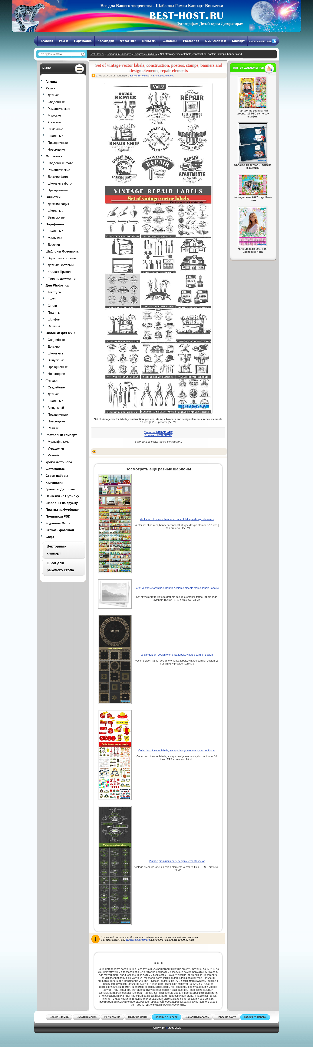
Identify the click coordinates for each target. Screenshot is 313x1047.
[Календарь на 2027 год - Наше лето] (253, 193)
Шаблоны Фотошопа (62, 251)
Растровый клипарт (61, 435)
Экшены (54, 326)
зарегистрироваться (138, 939)
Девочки (54, 244)
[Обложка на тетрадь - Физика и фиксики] (253, 161)
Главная (47, 40)
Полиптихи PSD (58, 516)
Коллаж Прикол (59, 272)
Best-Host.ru (97, 54)
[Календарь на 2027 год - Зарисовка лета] (253, 245)
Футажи (51, 380)
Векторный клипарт (119, 54)
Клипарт (238, 40)
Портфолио (83, 40)
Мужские (54, 115)
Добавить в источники (259, 41)
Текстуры (55, 292)
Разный (53, 455)
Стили (52, 306)
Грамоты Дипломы (61, 489)
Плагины (54, 312)
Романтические (59, 108)
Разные (53, 428)
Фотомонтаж (55, 469)
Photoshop (191, 40)
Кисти (52, 299)
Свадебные (56, 102)
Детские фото (58, 176)
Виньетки (149, 40)
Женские (54, 122)
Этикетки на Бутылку (62, 496)
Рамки (63, 40)
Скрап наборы (57, 475)
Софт (50, 537)
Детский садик (58, 204)
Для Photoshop (57, 285)
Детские (54, 95)
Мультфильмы (58, 441)
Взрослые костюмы (62, 258)
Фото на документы (62, 278)
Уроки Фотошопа (59, 462)
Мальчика (55, 238)
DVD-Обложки (215, 40)
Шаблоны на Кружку (62, 503)
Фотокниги (128, 40)
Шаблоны (169, 40)
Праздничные (58, 142)
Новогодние (56, 149)
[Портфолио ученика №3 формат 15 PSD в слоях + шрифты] (253, 107)
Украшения (56, 448)
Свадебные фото (60, 163)
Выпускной (56, 407)
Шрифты (54, 319)
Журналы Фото (58, 523)
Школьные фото (60, 183)
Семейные (55, 129)
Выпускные (56, 217)
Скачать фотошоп (60, 530)
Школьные (55, 136)
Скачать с (158, 432)
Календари (106, 40)
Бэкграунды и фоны (145, 54)
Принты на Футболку (62, 509)
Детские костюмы (61, 265)
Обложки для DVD (60, 333)
